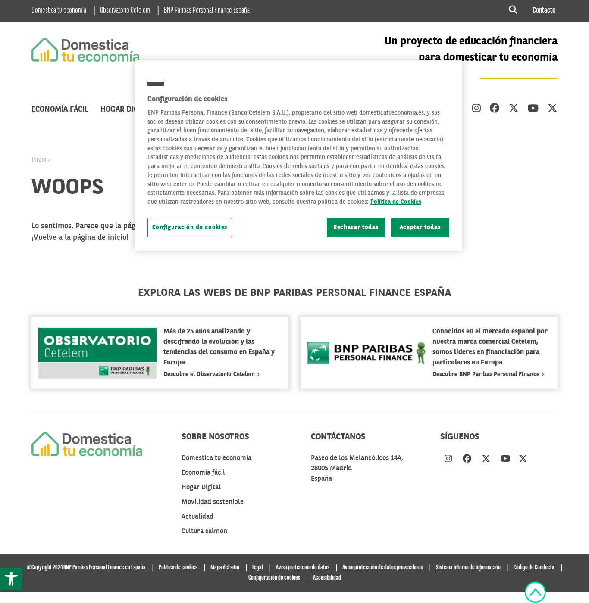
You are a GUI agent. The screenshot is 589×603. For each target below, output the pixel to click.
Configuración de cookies (190, 227)
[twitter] (514, 109)
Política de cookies (178, 567)
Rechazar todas (356, 227)
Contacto (544, 10)
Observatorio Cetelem (125, 10)
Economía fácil (59, 109)
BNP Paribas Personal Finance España (207, 10)
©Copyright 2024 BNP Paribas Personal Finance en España (86, 567)
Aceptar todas (420, 227)
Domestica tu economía (58, 10)
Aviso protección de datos (302, 567)
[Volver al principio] (535, 592)
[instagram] (476, 109)
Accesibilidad (327, 578)
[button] (11, 579)
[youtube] (533, 109)
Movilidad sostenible (213, 502)
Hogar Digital (126, 109)
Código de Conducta (534, 567)
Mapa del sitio (224, 567)
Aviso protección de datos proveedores (382, 567)
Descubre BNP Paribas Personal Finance (486, 374)
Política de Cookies (395, 202)
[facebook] (495, 109)
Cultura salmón (204, 531)
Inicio (38, 160)
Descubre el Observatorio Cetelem (210, 374)
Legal (257, 567)
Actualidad (197, 516)
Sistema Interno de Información (468, 567)
